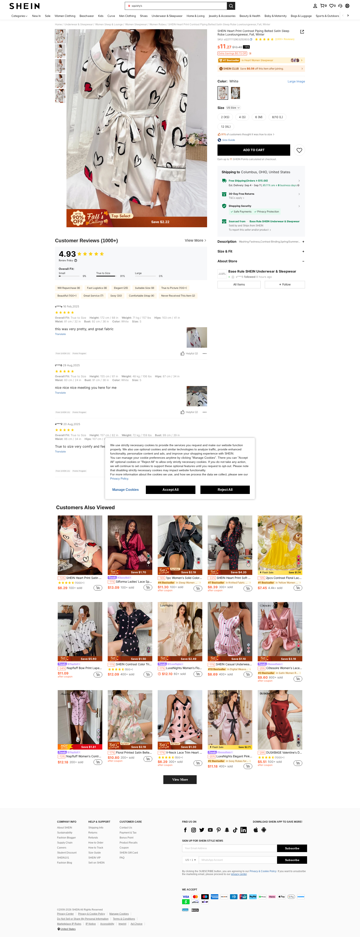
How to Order (95, 842)
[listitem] (80, 555)
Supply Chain (64, 842)
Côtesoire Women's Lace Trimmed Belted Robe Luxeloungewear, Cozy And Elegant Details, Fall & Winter (280, 668)
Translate (60, 334)
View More (180, 779)
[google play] (264, 831)
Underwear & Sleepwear (78, 24)
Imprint (122, 923)
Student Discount (66, 852)
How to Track (95, 847)
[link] (323, 5)
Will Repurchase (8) (69, 287)
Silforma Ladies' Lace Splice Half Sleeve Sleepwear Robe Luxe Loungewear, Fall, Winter (130, 581)
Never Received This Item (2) (178, 295)
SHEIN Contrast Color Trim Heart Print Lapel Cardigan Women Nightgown (130, 664)
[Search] (231, 6)
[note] (130, 572)
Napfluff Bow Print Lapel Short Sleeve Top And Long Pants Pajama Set (80, 668)
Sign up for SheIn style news (202, 840)
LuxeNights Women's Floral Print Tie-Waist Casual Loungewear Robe (180, 668)
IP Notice (91, 923)
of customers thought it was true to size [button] (246, 134)
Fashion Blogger (66, 837)
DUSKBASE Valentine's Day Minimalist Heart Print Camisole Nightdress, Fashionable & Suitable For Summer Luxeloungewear (280, 752)
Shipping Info (95, 827)
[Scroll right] (347, 16)
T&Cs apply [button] (235, 197)
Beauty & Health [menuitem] (250, 16)
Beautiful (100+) (67, 295)
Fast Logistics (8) (97, 287)
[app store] (256, 831)
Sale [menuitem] (47, 16)
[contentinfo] (244, 899)
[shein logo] (24, 6)
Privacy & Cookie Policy (263, 871)
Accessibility (107, 923)
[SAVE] (299, 150)
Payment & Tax (128, 832)
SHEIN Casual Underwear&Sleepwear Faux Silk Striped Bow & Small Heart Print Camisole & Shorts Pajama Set (230, 664)
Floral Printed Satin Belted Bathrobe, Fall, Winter (130, 752)
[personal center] (315, 5)
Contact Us (126, 827)
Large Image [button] (296, 81)
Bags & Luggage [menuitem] (301, 16)
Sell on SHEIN (96, 862)
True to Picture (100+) (174, 287)
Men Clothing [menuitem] (127, 16)
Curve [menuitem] (111, 16)
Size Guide (94, 852)
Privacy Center (65, 913)
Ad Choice (136, 923)
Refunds (93, 837)
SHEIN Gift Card (129, 852)
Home (58, 24)
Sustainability (64, 832)
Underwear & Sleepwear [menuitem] (167, 16)
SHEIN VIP (94, 857)
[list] (215, 830)
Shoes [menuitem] (144, 16)
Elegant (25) (121, 287)
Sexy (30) (116, 295)
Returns (92, 832)
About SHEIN (64, 827)
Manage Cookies (119, 913)
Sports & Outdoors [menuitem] (327, 16)
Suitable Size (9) (144, 287)
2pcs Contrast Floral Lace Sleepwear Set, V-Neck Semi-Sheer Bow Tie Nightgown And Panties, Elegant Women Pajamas (280, 578)
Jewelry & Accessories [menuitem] (222, 16)
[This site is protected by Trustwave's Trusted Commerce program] (185, 909)
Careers (61, 847)
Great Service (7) (93, 295)
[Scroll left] (342, 16)
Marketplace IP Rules (69, 923)
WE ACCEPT (189, 889)
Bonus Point (126, 837)
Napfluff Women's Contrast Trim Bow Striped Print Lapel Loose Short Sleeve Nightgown (80, 756)
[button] (340, 5)
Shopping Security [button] (240, 206)
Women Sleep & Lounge (109, 24)
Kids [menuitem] (100, 16)
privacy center (239, 874)
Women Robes (157, 24)
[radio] (223, 93)
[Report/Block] (204, 353)
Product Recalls (129, 842)
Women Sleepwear (136, 24)
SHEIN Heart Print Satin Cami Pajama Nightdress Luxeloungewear (80, 578)
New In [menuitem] (36, 16)
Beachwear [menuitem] (87, 16)
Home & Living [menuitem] (196, 16)
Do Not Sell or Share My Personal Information (83, 918)
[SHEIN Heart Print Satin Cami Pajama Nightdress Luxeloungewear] (80, 545)
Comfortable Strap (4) (141, 295)
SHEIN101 (63, 857)
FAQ (122, 857)
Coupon (124, 847)
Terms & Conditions (124, 918)
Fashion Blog (64, 862)
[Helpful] (182, 353)
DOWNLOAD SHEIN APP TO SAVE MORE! (277, 822)
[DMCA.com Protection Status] (195, 909)
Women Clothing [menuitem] (65, 16)
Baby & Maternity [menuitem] (276, 16)
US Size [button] (231, 107)
